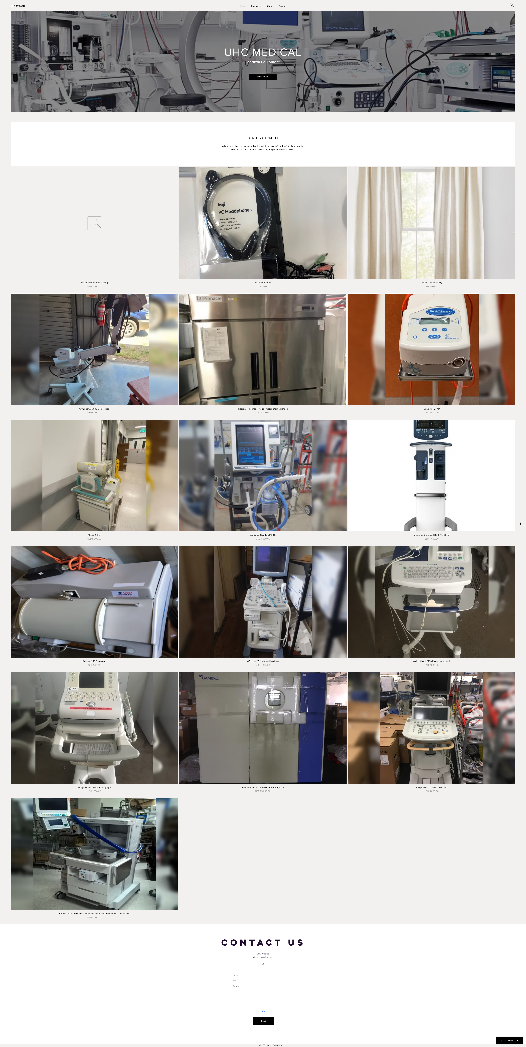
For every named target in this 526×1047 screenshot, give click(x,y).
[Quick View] (94, 223)
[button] (512, 5)
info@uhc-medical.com (263, 957)
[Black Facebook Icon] (520, 523)
